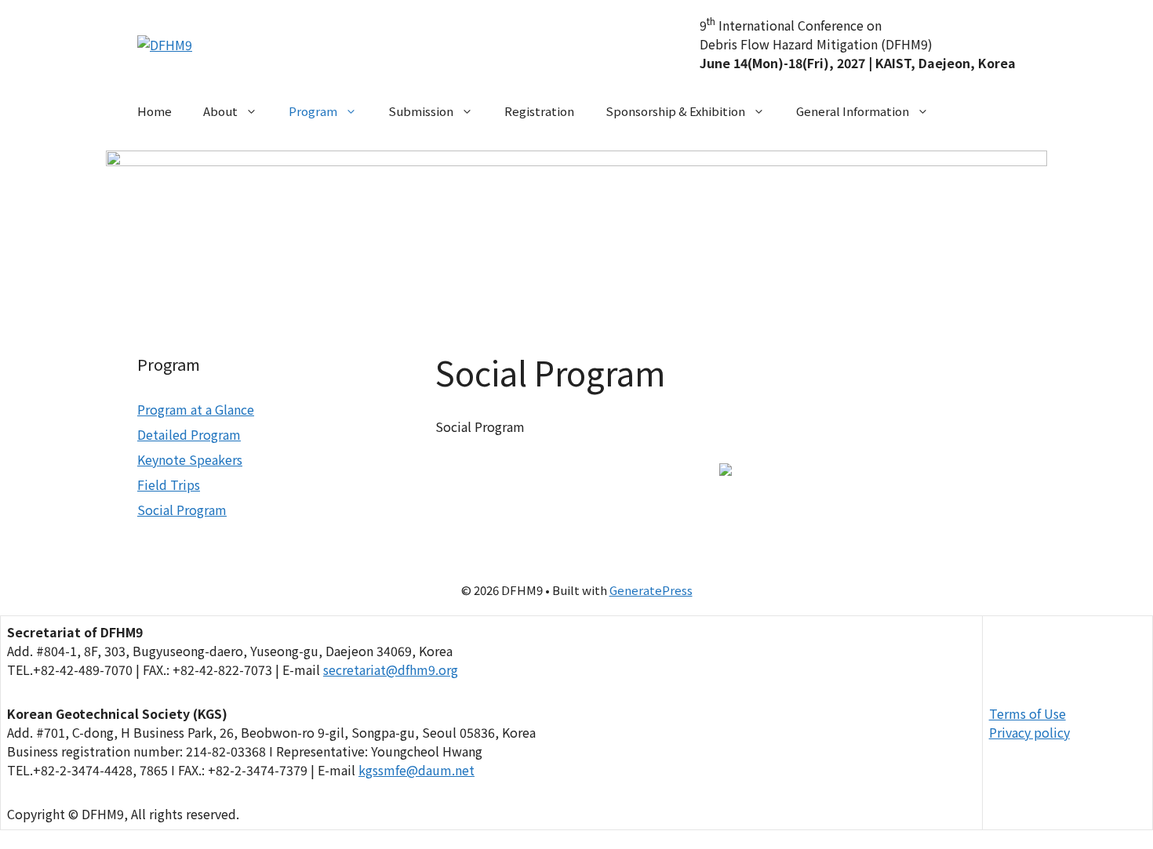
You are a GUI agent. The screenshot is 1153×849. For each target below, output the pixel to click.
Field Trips (168, 484)
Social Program (182, 509)
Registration (539, 111)
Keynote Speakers (189, 459)
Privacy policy (1029, 732)
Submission (420, 111)
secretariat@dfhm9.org (390, 669)
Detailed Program (189, 434)
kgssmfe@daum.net (416, 769)
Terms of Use (1027, 713)
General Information (852, 111)
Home (154, 111)
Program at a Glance (195, 409)
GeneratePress (651, 590)
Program (313, 111)
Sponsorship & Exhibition (675, 111)
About (220, 111)
